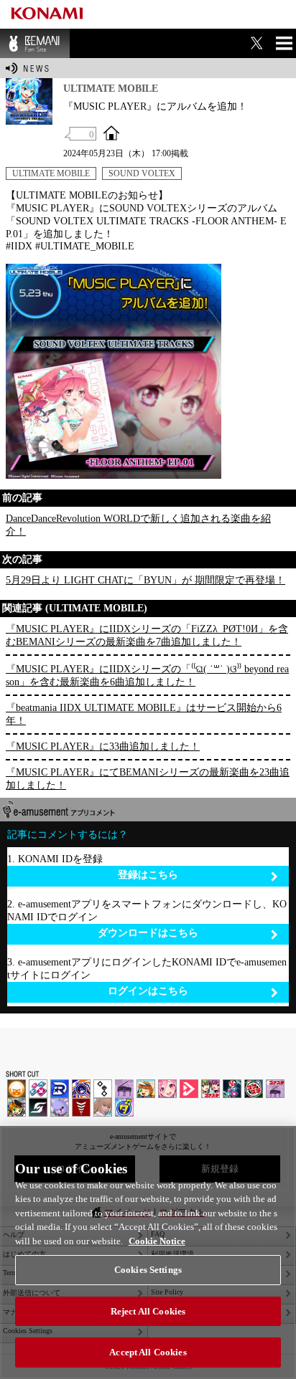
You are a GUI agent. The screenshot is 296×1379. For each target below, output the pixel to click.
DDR (38, 1088)
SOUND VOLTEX (141, 173)
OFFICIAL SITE (111, 132)
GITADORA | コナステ (253, 1088)
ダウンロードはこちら (148, 932)
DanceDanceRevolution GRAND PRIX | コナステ (232, 1088)
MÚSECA (81, 1107)
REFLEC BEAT (59, 1107)
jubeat (102, 1088)
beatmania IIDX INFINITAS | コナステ (210, 1088)
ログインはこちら (148, 991)
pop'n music (146, 1088)
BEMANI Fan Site (35, 43)
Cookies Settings (148, 1269)
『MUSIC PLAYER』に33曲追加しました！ (103, 746)
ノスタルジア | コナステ (275, 1088)
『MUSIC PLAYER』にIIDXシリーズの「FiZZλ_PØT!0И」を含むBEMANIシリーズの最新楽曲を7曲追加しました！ (147, 635)
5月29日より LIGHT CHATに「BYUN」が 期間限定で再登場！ (145, 580)
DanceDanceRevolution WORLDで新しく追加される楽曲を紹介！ (138, 525)
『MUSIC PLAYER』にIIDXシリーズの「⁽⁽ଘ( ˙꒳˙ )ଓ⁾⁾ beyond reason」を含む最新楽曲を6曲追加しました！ (147, 675)
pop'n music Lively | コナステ (16, 1107)
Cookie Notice (157, 1241)
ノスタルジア (124, 1088)
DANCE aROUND (189, 1088)
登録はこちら (148, 874)
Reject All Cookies (148, 1311)
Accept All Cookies (147, 1352)
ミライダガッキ (124, 1107)
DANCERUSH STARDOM (59, 1088)
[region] (148, 1252)
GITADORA (81, 1088)
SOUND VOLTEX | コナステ (38, 1107)
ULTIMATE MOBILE (51, 173)
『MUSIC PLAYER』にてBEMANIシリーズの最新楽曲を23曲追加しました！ (148, 779)
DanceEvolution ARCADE (102, 1107)
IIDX (16, 1088)
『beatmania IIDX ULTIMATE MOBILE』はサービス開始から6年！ (144, 714)
